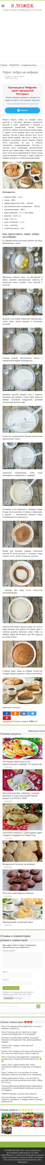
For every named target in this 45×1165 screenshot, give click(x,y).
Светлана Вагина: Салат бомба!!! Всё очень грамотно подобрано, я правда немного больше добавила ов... (21, 1099)
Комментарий (9, 951)
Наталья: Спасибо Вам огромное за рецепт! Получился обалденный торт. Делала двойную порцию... (21, 1040)
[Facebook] (7, 713)
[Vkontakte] (24, 713)
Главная (3, 65)
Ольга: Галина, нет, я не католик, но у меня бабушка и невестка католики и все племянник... (21, 1073)
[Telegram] (32, 713)
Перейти (24, 110)
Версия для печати (36, 731)
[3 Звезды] (7, 721)
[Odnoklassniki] (15, 713)
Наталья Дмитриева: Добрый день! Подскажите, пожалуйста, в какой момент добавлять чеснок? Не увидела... (21, 1088)
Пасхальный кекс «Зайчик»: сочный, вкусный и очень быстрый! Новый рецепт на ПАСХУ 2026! (21, 795)
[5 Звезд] (11, 721)
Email (6, 980)
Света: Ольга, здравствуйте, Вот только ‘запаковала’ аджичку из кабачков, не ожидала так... (21, 1067)
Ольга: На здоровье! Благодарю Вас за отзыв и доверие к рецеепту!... (21, 1027)
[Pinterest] (7, 718)
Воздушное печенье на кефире (19, 864)
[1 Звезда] (3, 721)
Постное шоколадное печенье (18, 893)
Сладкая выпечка (28, 65)
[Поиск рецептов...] (38, 1006)
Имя (5, 972)
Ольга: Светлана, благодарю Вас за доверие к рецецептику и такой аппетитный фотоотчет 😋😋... (21, 1059)
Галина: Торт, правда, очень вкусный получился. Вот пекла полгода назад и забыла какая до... (22, 1052)
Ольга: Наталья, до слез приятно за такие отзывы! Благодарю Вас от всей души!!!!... (19, 1033)
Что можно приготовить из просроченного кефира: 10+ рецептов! (22, 762)
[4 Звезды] (9, 721)
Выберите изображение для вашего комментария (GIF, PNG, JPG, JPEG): (18, 993)
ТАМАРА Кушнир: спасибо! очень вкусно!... (19, 1094)
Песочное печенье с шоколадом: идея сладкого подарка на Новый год (22, 833)
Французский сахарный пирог (18, 922)
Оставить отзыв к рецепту (14, 76)
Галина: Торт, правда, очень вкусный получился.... (17, 1046)
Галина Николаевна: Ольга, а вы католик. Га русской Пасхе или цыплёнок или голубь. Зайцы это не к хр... (21, 1080)
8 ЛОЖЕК (22, 6)
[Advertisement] (22, 35)
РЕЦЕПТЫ (14, 65)
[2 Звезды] (5, 721)
